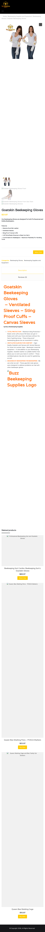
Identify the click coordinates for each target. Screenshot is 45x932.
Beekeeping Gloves (16, 260)
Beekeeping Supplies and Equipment (20, 16)
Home (5, 16)
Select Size (38, 252)
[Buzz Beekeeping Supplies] (6, 4)
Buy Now (22, 747)
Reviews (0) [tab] (22, 277)
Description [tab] (22, 270)
